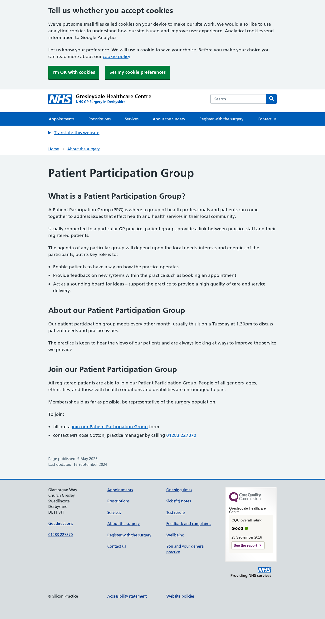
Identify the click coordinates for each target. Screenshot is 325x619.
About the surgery (169, 119)
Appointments (61, 119)
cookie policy (116, 56)
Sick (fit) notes (178, 501)
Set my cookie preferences (137, 72)
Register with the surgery (221, 119)
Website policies (180, 596)
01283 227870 (181, 435)
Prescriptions (100, 119)
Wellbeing (175, 535)
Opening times (179, 489)
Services (131, 119)
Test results (175, 512)
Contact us (267, 119)
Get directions (60, 523)
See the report (245, 545)
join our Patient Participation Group (110, 426)
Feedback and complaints (188, 523)
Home (53, 149)
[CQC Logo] (245, 501)
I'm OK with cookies (74, 72)
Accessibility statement (127, 596)
